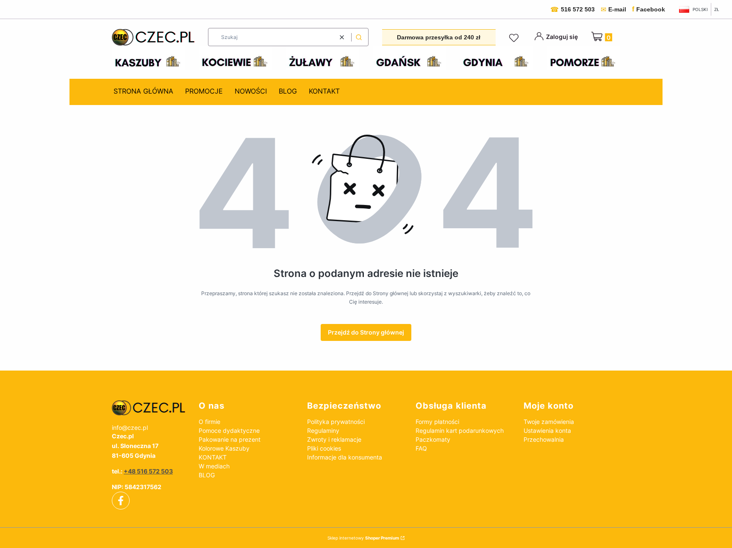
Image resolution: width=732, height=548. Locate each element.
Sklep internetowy (363, 537)
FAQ (421, 448)
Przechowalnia (544, 439)
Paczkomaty (433, 439)
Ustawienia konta (547, 430)
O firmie (209, 421)
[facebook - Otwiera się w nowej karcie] (120, 500)
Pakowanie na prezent (230, 439)
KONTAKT (213, 457)
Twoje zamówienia (549, 421)
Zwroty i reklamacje (334, 439)
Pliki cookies (324, 448)
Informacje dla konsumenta (344, 457)
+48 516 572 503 (148, 471)
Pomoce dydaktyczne (229, 430)
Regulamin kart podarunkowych (460, 430)
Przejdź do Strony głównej (366, 332)
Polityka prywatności (336, 421)
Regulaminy (323, 430)
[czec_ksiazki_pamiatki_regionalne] (148, 407)
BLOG (207, 475)
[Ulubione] (515, 38)
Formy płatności (437, 421)
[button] (358, 37)
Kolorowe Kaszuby (224, 448)
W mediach (214, 466)
